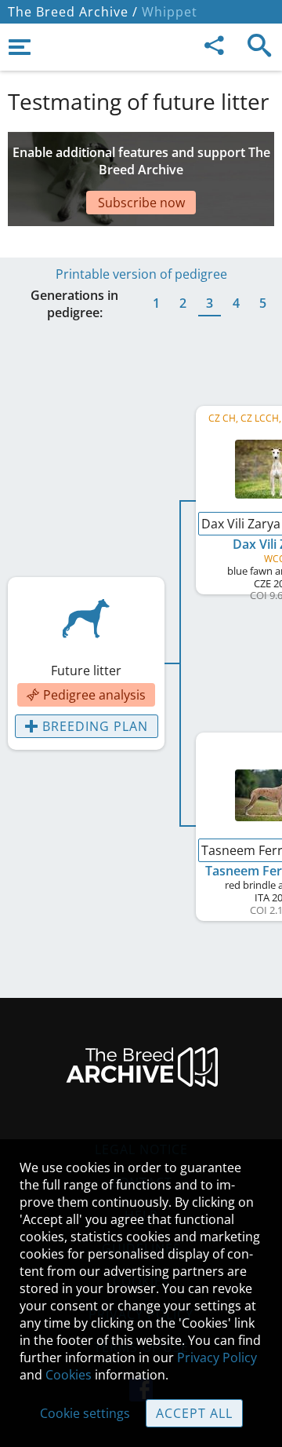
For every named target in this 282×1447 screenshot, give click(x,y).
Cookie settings (85, 1413)
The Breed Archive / (73, 11)
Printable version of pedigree (141, 274)
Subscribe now (141, 202)
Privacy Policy (217, 1357)
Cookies (68, 1374)
